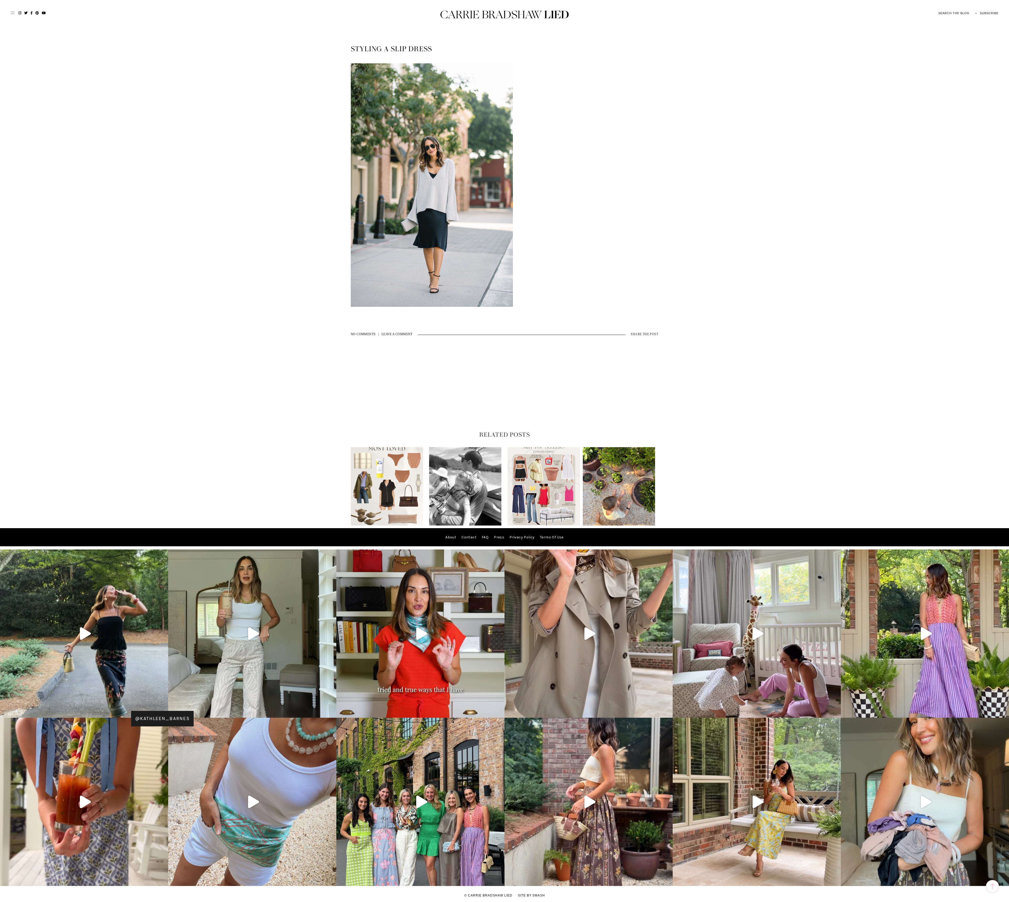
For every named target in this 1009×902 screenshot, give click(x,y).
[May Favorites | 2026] (544, 524)
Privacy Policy (522, 537)
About (450, 537)
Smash (538, 895)
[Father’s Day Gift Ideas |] (465, 524)
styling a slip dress (391, 49)
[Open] (84, 633)
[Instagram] (331, 711)
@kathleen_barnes (162, 718)
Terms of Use (552, 537)
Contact (468, 537)
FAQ (485, 537)
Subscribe (989, 13)
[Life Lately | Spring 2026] (619, 524)
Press (499, 537)
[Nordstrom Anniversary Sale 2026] (387, 524)
